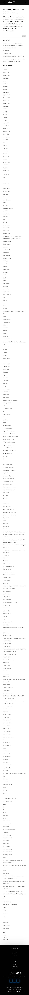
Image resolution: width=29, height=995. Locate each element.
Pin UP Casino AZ (6, 762)
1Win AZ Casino (6, 188)
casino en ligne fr (6, 389)
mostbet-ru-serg (6, 725)
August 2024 (5, 78)
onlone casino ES (6, 745)
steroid (4, 818)
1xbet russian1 (6, 291)
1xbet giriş (5, 263)
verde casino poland (7, 837)
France (4, 520)
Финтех (4, 899)
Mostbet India (6, 671)
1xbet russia (5, 286)
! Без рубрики (6, 183)
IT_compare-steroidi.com (8, 566)
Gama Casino (6, 523)
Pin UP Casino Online (7, 764)
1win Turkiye (5, 211)
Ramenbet (5, 795)
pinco (4, 776)
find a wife (5, 498)
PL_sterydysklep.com (7, 784)
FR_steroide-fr (6, 517)
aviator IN (5, 325)
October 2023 (6, 100)
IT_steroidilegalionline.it (8, 572)
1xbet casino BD (6, 252)
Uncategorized (6, 826)
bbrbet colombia (6, 358)
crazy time (5, 419)
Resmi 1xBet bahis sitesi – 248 (9, 798)
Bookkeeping (5, 380)
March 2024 (5, 86)
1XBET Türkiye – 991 (7, 294)
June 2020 (5, 165)
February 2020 (6, 170)
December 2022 (6, 128)
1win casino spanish (7, 199)
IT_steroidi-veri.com (7, 569)
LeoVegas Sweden (7, 599)
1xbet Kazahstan (6, 269)
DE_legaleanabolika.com (8, 439)
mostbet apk (5, 624)
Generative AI (6, 526)
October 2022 (6, 134)
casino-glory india (7, 403)
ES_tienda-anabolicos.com (8, 489)
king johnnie (5, 583)
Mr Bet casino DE (6, 728)
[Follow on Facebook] (14, 980)
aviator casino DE (7, 319)
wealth (4, 857)
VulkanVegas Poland (7, 854)
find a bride (5, 495)
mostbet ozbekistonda (7, 693)
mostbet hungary (6, 665)
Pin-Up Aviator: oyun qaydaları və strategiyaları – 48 (14, 773)
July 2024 (5, 81)
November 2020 (6, 162)
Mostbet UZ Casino (7, 714)
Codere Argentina (7, 414)
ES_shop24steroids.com (8, 481)
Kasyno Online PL (6, 580)
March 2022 (5, 153)
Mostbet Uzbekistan (7, 722)
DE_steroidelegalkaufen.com (9, 450)
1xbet (4, 219)
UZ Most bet (5, 832)
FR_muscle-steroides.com (8, 509)
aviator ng (5, 333)
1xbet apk (5, 222)
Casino (4, 386)
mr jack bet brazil (6, 731)
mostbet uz (5, 711)
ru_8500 (4, 804)
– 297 (4, 177)
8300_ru (4, 305)
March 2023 (5, 120)
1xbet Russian (6, 289)
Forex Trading (6, 503)
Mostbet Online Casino (8, 687)
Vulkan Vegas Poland (7, 851)
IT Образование (6, 563)
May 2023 (5, 114)
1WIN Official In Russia (8, 208)
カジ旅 (4, 910)
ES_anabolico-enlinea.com (8, 464)
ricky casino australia (7, 801)
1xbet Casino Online (7, 258)
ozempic (4, 748)
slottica (4, 812)
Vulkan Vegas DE (6, 846)
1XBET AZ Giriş (6, 230)
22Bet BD (5, 300)
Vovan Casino (6, 840)
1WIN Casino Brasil (7, 197)
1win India (5, 205)
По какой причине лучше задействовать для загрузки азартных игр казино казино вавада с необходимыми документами (13, 45)
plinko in (5, 790)
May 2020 (5, 167)
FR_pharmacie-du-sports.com (9, 512)
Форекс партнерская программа (10, 904)
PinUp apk (5, 779)
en (3, 459)
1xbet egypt (5, 261)
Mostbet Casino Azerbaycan (9, 659)
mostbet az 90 (6, 632)
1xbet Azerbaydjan (7, 241)
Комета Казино (6, 873)
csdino (4, 422)
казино (16, 13)
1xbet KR (4, 275)
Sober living (5, 815)
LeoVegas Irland (6, 596)
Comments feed (6, 925)
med (4, 619)
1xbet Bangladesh (6, 244)
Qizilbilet (5, 793)
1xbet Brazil (5, 247)
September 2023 (6, 103)
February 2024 (6, 89)
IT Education (5, 558)
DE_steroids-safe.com (7, 453)
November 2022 (6, 131)
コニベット (5, 913)
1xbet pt (4, 280)
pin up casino (6, 759)
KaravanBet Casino (7, 577)
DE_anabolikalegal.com (8, 428)
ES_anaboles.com (6, 461)
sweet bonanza (6, 821)
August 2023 (5, 106)
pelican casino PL (6, 753)
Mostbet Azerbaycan (7, 646)
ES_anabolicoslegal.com (8, 467)
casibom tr (5, 383)
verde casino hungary (7, 835)
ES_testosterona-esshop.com (9, 487)
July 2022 (5, 142)
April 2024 (5, 83)
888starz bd (5, 308)
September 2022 (6, 137)
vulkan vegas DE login (7, 849)
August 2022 (5, 139)
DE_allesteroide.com (7, 425)
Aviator (4, 316)
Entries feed (5, 922)
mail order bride (6, 605)
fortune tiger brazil (7, 506)
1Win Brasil (5, 194)
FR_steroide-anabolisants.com (9, 515)
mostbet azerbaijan (7, 643)
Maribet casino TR (7, 613)
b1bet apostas (6, 347)
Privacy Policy (9, 987)
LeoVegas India (6, 594)
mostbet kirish (6, 676)
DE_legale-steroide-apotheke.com (10, 436)
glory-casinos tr (6, 529)
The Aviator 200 (6, 50)
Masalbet (5, 616)
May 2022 (5, 148)
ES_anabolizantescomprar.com (9, 470)
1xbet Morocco (6, 277)
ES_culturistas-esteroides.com (9, 473)
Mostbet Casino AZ (7, 657)
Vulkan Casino (6, 843)
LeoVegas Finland (7, 591)
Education (5, 456)
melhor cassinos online (8, 622)
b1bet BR (5, 349)
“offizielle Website (7, 53)
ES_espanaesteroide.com (8, 478)
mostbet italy (6, 673)
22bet (4, 297)
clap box (6, 13)
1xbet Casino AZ (6, 249)
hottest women (6, 537)
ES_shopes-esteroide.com (8, 484)
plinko (4, 787)
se (3, 807)
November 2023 (6, 97)
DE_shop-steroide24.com (8, 445)
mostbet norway (6, 684)
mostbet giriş (6, 662)
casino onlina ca (6, 391)
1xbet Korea (5, 272)
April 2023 (5, 117)
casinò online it (6, 397)
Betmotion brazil (6, 366)
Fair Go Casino (6, 492)
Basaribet (5, 355)
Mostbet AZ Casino (7, 635)
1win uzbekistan (6, 213)
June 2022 (5, 145)
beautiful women (6, 363)
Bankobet (5, 352)
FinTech (4, 501)
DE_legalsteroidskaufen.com (9, 442)
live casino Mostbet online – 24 (10, 602)
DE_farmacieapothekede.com (9, 433)
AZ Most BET (5, 336)
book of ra (5, 377)
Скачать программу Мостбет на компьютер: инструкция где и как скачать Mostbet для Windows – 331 (14, 894)
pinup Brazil (5, 781)
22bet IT (4, 303)
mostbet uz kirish (6, 717)
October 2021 (6, 156)
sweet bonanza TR (7, 823)
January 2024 (6, 92)
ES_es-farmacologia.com (8, 475)
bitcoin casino (6, 369)
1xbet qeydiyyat (6, 283)
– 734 (4, 180)
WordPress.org (6, 928)
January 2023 (6, 125)
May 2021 (5, 159)
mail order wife (6, 610)
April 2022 (5, 151)
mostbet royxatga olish (8, 706)
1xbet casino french (7, 255)
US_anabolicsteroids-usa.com (9, 829)
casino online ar (6, 394)
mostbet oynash (6, 690)
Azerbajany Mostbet (7, 339)
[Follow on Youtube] (18, 980)
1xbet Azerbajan (6, 233)
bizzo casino (5, 372)
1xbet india (5, 266)
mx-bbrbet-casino (7, 734)
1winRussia (5, 216)
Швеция (4, 907)
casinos (4, 405)
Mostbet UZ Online (7, 720)
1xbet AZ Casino (6, 227)
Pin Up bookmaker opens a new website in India (13, 56)
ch (3, 411)
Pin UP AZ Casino (6, 756)
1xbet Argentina (6, 225)
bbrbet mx (5, 361)
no (3, 739)
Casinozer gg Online (7, 408)
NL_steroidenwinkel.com (8, 736)
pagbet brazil (6, 750)
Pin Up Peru (5, 770)
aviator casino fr (6, 322)
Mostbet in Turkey (7, 668)
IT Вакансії (5, 560)
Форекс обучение (7, 901)
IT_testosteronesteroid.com (9, 574)
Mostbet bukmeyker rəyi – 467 (9, 654)
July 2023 (5, 109)
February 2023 (6, 123)
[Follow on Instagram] (11, 980)
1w (3, 185)
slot (4, 809)
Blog (4, 375)
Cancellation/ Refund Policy (14, 989)
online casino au (6, 742)
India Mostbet (6, 555)
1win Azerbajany (6, 191)
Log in (4, 919)
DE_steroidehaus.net (7, 447)
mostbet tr (5, 708)
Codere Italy (5, 417)
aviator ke (5, 327)
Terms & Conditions (17, 987)
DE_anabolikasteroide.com (8, 431)
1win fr (4, 202)
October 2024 (6, 72)
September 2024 (6, 75)
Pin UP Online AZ (6, 767)
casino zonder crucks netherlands (10, 400)
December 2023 (6, 95)
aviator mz (5, 330)
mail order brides (6, 608)
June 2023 (5, 111)
